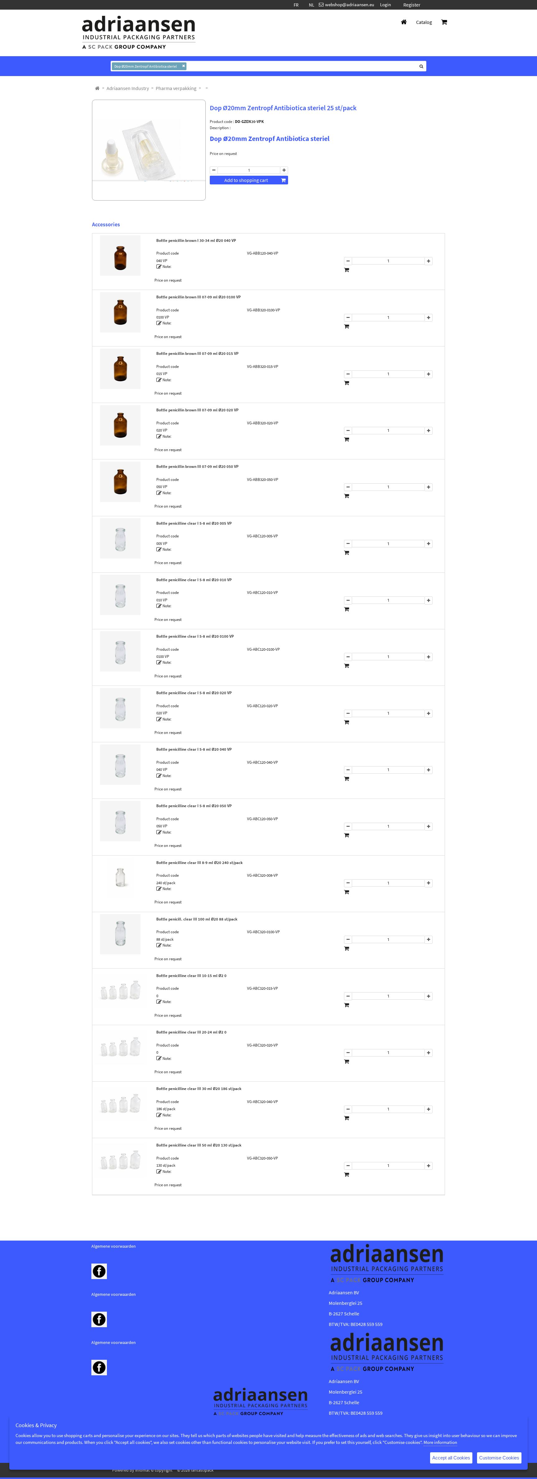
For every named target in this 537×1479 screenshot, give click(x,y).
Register (411, 5)
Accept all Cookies (451, 1457)
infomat (142, 1470)
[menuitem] (128, 88)
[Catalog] (97, 88)
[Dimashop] (138, 33)
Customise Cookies (499, 1457)
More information (440, 1442)
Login (385, 4)
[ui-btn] (214, 170)
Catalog (424, 22)
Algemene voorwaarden (113, 1246)
